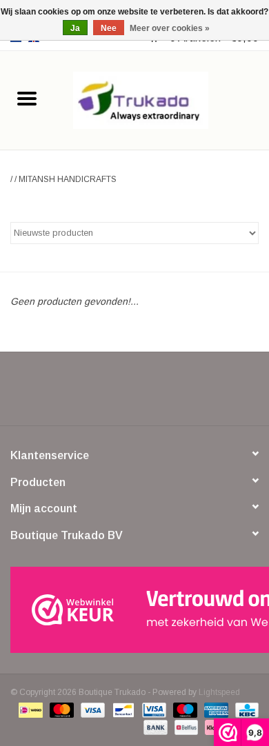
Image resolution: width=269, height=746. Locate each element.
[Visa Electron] (152, 709)
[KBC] (244, 709)
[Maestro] (183, 709)
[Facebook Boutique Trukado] (85, 394)
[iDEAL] (29, 709)
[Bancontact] (122, 709)
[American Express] (214, 709)
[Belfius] (185, 727)
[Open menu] (27, 98)
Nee (109, 28)
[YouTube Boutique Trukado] (159, 394)
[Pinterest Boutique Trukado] (134, 394)
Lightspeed (219, 692)
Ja (75, 28)
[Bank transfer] (154, 727)
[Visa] (91, 709)
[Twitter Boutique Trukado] (110, 394)
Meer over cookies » (170, 28)
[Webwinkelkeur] (134, 610)
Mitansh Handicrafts (68, 179)
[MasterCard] (60, 709)
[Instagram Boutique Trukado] (184, 394)
